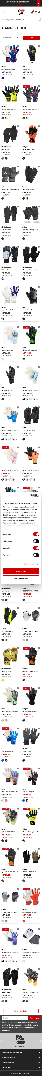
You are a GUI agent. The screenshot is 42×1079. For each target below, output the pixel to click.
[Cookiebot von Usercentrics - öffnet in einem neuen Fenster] (29, 495)
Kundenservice (8, 1057)
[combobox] (21, 19)
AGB (20, 1073)
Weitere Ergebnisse (21, 1011)
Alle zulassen (21, 571)
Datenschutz (27, 1073)
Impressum (14, 1073)
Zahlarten (6, 1067)
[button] (39, 12)
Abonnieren (34, 1018)
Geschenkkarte (18, 4)
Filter (31, 38)
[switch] (36, 541)
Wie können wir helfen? (12, 1052)
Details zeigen (29, 564)
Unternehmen (8, 1062)
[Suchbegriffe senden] (39, 20)
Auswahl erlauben (21, 579)
